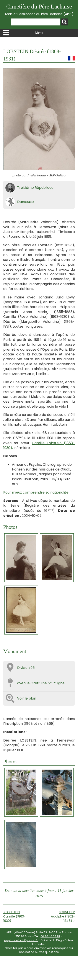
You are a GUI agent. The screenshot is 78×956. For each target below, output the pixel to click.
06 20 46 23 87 (50, 936)
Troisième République (35, 187)
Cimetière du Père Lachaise (39, 9)
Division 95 (26, 667)
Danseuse (25, 201)
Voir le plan (26, 698)
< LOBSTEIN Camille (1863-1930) (14, 916)
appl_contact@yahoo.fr (21, 940)
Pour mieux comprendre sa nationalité (35, 492)
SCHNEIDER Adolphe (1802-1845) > (63, 916)
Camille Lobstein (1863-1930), (39, 445)
